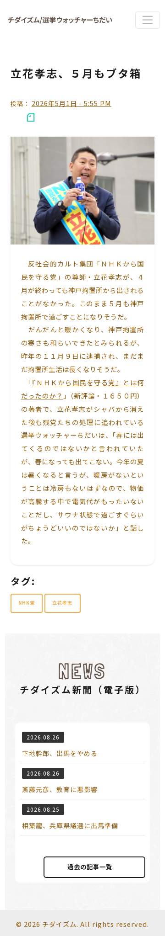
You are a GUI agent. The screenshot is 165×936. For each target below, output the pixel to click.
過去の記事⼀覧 (89, 866)
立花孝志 (62, 602)
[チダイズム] (60, 20)
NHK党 (26, 602)
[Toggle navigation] (147, 19)
